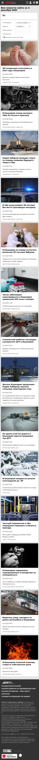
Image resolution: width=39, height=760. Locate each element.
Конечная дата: (6, 34)
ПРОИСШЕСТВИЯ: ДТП (10, 353)
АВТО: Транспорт (9, 539)
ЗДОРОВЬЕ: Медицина (11, 264)
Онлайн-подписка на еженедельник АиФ (18, 688)
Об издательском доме (11, 686)
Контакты (6, 694)
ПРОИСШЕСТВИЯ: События (12, 127)
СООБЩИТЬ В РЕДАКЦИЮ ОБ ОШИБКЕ (16, 696)
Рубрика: (5, 26)
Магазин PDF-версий (10, 691)
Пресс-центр (25, 691)
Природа (6, 492)
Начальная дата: (7, 30)
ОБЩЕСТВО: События (10, 82)
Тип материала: (7, 22)
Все (3, 15)
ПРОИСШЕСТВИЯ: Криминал (13, 586)
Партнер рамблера (17, 750)
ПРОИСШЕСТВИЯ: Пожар (11, 674)
